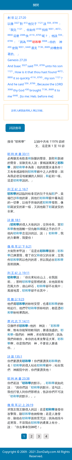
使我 (15, 48)
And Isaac (14, 66)
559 (49, 22)
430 (9, 47)
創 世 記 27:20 (17, 18)
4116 (32, 35)
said (30, 66)
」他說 (53, 36)
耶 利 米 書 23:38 (18, 379)
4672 (58, 28)
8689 (47, 47)
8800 (10, 35)
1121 (40, 22)
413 (26, 22)
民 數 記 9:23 (15, 299)
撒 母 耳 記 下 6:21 (19, 246)
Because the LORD (50, 84)
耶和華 (36, 42)
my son (49, 78)
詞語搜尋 (15, 128)
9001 (51, 28)
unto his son (54, 66)
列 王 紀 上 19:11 (18, 273)
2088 (22, 35)
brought (35, 90)
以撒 (10, 24)
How (18, 72)
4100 (38, 28)
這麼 (16, 36)
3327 (16, 22)
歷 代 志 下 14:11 (18, 321)
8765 (38, 35)
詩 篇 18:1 (13, 220)
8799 (55, 22)
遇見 (34, 48)
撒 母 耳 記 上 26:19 (20, 405)
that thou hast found (42, 72)
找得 (45, 30)
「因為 (21, 42)
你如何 (31, 30)
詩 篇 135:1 (14, 356)
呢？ (45, 36)
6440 (28, 47)
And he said (16, 84)
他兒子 (32, 24)
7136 (40, 47)
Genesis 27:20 (17, 60)
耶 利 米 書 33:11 (18, 154)
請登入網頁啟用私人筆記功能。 (28, 110)
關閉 (36, 5)
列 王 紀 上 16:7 (17, 189)
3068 (44, 41)
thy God (18, 90)
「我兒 (12, 30)
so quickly (23, 78)
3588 (29, 41)
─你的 (53, 42)
